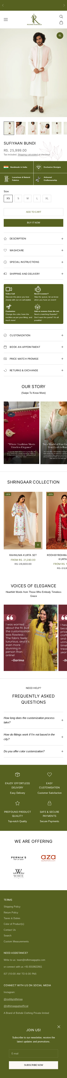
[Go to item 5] (56, 128)
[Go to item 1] (9, 128)
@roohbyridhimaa (13, 999)
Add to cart (33, 212)
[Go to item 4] (44, 128)
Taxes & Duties (12, 918)
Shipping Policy (12, 906)
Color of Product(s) (14, 924)
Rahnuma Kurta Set (23, 555)
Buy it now (33, 222)
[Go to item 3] (33, 128)
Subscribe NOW (33, 1065)
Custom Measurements (16, 941)
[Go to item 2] (21, 128)
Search (7, 935)
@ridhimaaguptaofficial (16, 1006)
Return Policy (11, 912)
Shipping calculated (28, 154)
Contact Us (10, 930)
